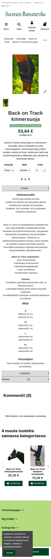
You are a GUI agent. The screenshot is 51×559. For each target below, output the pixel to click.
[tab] (25, 188)
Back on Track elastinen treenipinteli (37, 471)
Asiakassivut (38, 3)
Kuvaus (24, 188)
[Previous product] (44, 40)
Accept (9, 553)
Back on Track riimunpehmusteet (13, 470)
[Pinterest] (29, 179)
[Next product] (46, 40)
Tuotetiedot (24, 373)
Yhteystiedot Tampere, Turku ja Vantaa (16, 3)
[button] (2, 467)
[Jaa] (21, 179)
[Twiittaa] (25, 179)
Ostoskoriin (15, 483)
